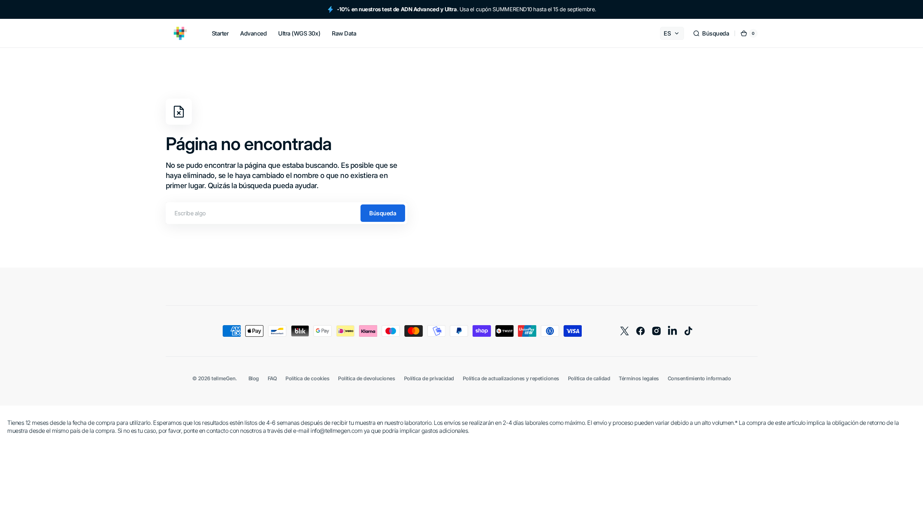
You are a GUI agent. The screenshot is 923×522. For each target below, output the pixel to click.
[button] (711, 33)
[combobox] (286, 213)
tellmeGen (223, 378)
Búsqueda (382, 213)
